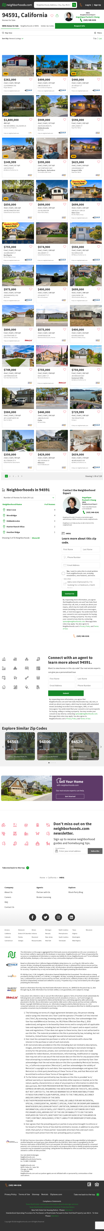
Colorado (7, 937)
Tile (95, 38)
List (100, 38)
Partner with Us (43, 892)
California (52, 877)
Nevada (47, 933)
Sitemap (35, 1194)
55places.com (56, 1194)
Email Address (73, 565)
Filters (99, 33)
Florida (20, 937)
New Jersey (49, 937)
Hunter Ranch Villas (16, 526)
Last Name (87, 549)
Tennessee (62, 941)
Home (42, 877)
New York (48, 941)
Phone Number (74, 557)
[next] (31, 66)
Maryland (35, 937)
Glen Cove (11, 509)
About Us (8, 892)
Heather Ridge (13, 532)
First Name (68, 549)
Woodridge (12, 515)
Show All (36, 538)
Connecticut (9, 941)
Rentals (44, 1194)
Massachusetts (36, 941)
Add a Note (67, 579)
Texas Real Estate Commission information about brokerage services (52, 1204)
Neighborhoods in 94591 (30, 26)
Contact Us (9, 907)
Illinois (34, 930)
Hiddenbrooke (13, 521)
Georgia (20, 941)
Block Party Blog (75, 892)
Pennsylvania (63, 933)
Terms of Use (85, 718)
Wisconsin (89, 930)
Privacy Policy (85, 626)
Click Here (69, 1210)
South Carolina (63, 937)
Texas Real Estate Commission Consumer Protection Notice (52, 1207)
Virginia (74, 933)
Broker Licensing (44, 897)
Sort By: (5, 38)
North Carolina (63, 930)
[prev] (5, 66)
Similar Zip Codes (47, 26)
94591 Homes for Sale (10, 26)
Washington (76, 937)
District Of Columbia (24, 933)
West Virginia (76, 941)
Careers (8, 897)
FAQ (6, 902)
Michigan (48, 930)
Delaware (21, 930)
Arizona (7, 930)
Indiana (34, 933)
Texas (74, 930)
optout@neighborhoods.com (74, 621)
